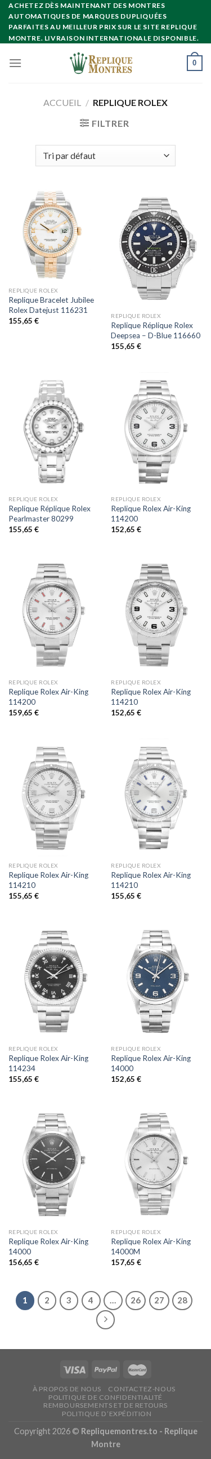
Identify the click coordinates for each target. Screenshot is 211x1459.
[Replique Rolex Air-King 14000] (157, 981)
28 (182, 1300)
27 (159, 1300)
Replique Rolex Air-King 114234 (48, 1063)
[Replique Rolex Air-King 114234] (54, 981)
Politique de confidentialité (105, 1397)
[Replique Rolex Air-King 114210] (157, 614)
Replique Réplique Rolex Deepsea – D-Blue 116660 (155, 330)
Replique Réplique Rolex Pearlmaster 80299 (49, 513)
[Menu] (15, 63)
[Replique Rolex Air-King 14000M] (157, 1164)
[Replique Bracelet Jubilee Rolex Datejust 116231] (54, 235)
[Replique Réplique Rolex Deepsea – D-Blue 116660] (157, 248)
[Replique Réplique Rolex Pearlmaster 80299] (54, 431)
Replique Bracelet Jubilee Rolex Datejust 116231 (51, 305)
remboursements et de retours (105, 1405)
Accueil (62, 102)
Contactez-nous (142, 1389)
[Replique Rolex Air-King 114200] (157, 431)
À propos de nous (67, 1389)
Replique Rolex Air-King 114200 (151, 513)
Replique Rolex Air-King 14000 (151, 1063)
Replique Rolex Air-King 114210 (151, 696)
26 (136, 1300)
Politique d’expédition (106, 1413)
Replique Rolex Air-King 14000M (151, 1246)
